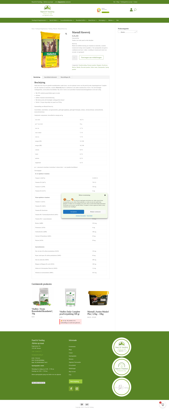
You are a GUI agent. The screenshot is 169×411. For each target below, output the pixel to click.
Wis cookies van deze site (38, 382)
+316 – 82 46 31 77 (37, 351)
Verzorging (102, 20)
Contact (135, 2)
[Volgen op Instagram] (77, 388)
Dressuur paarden (91, 65)
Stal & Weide (53, 20)
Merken (110, 20)
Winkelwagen (72, 368)
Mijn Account (72, 371)
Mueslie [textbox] (127, 32)
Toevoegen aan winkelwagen (91, 57)
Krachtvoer (104, 65)
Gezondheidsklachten (66, 20)
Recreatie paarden (85, 67)
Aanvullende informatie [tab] (50, 77)
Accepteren (74, 212)
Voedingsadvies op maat (126, 2)
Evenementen (72, 346)
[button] (105, 195)
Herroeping (74, 381)
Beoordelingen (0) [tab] (65, 77)
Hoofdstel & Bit (80, 20)
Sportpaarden (101, 67)
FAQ (70, 374)
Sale (114, 2)
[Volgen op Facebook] (71, 388)
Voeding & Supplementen (39, 20)
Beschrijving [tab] (37, 77)
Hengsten (99, 65)
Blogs (118, 2)
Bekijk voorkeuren (95, 212)
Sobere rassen (94, 67)
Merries (74, 67)
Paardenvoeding (83, 65)
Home (33, 28)
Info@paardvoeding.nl (37, 355)
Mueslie (55, 28)
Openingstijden (72, 356)
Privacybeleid (89, 215)
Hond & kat (91, 20)
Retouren (71, 359)
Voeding (50, 28)
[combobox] (127, 31)
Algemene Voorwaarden (81, 215)
